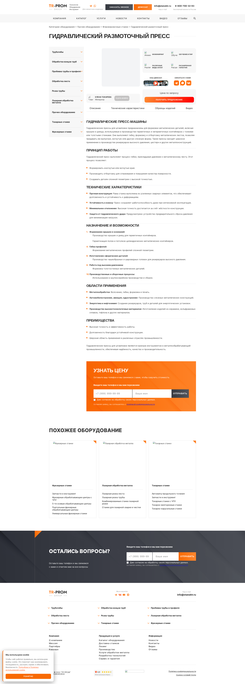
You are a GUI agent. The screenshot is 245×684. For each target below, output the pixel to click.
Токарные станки (61, 122)
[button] (194, 18)
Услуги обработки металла (114, 652)
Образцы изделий (165, 108)
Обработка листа (61, 81)
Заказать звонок (119, 7)
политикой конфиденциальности (141, 404)
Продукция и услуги (109, 636)
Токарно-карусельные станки (167, 508)
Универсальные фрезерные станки (69, 513)
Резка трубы (58, 91)
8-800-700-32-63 (184, 6)
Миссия (53, 643)
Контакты (154, 643)
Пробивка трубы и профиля (66, 71)
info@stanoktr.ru (162, 6)
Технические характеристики (127, 108)
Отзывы (153, 649)
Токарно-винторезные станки (167, 505)
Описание (95, 108)
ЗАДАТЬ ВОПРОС (121, 98)
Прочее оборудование (63, 112)
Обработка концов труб (64, 62)
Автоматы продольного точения (168, 493)
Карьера (53, 649)
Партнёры (54, 646)
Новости (153, 640)
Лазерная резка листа (113, 493)
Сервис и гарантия (109, 658)
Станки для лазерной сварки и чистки (121, 507)
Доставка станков (109, 643)
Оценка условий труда (186, 675)
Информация (155, 636)
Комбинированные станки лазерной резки (120, 502)
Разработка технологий (112, 655)
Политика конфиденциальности (182, 671)
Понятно (28, 676)
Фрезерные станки (62, 132)
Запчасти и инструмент (64, 493)
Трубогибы (57, 52)
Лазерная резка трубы (113, 497)
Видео (189, 108)
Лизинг (103, 646)
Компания (54, 636)
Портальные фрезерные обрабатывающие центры (65, 508)
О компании (55, 640)
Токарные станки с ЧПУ (164, 501)
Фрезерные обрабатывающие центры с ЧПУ (72, 498)
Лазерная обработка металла (62, 101)
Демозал (143, 7)
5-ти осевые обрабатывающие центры (71, 503)
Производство (107, 649)
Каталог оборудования (112, 640)
